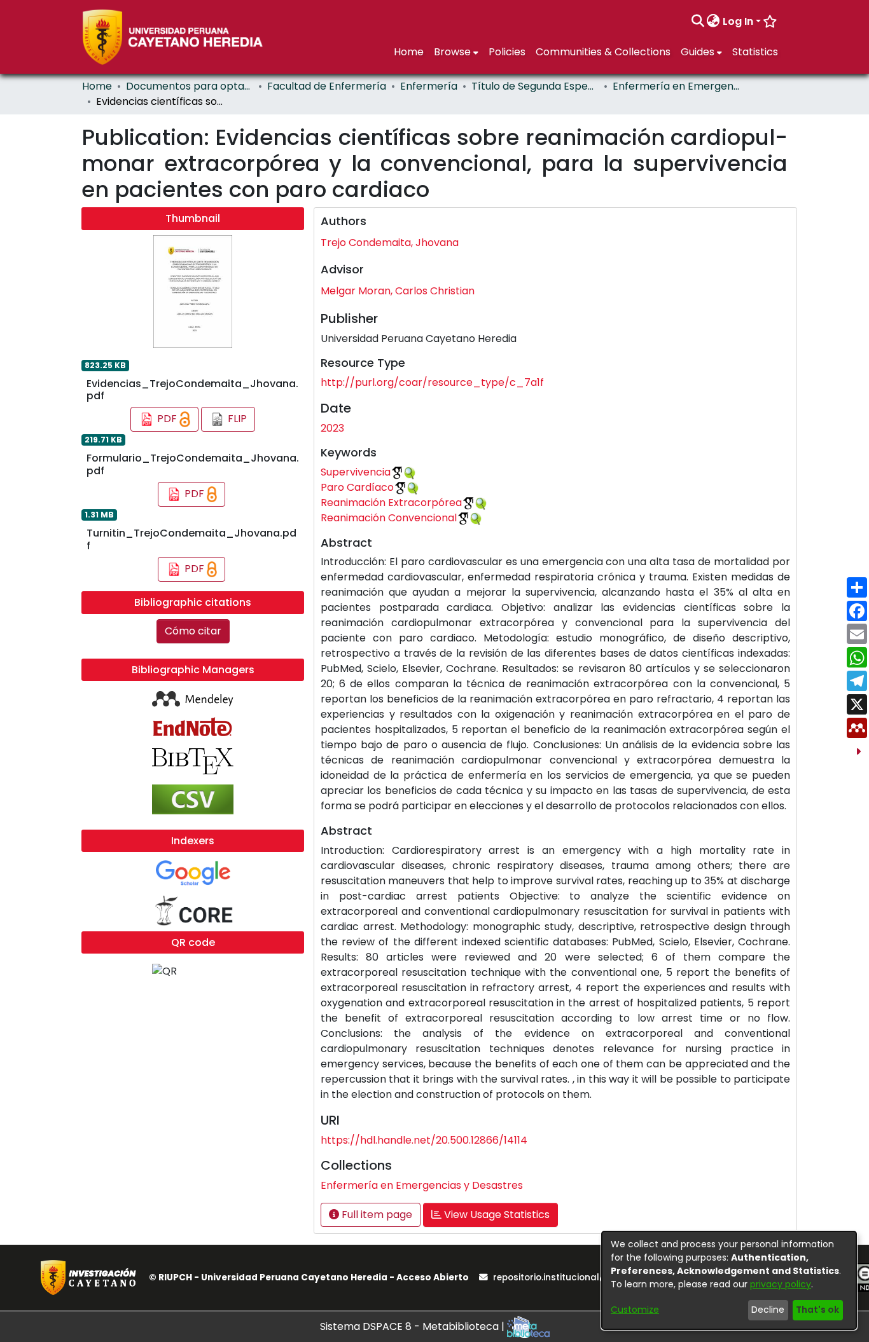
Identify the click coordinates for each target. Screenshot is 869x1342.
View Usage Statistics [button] (495, 1214)
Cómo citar (193, 631)
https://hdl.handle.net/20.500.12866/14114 (424, 1140)
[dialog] (729, 1280)
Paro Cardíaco (357, 487)
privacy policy (780, 1284)
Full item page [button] (375, 1214)
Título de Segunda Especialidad (535, 86)
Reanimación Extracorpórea (391, 502)
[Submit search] (698, 21)
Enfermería (428, 86)
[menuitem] (713, 21)
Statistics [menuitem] (755, 52)
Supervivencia (356, 472)
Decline (767, 1309)
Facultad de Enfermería (326, 86)
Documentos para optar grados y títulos (189, 86)
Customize (635, 1309)
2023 (332, 428)
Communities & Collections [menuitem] (603, 52)
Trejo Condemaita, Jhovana (390, 242)
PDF (167, 418)
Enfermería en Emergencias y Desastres (676, 86)
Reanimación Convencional (389, 517)
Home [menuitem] (409, 52)
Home (97, 86)
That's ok (817, 1309)
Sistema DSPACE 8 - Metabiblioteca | (413, 1326)
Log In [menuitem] (738, 21)
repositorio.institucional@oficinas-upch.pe (589, 1277)
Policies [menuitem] (507, 52)
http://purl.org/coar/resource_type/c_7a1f (432, 382)
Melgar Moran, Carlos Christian (398, 291)
